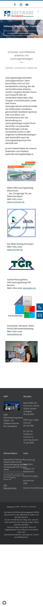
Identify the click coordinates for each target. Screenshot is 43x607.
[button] (4, 602)
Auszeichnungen (30, 476)
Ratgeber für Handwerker (29, 470)
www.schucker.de (15, 249)
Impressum (10, 507)
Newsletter (28, 464)
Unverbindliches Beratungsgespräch (20, 33)
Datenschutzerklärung (30, 488)
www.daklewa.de (14, 334)
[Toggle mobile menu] (38, 11)
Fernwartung (29, 459)
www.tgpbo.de (29, 288)
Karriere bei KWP (28, 482)
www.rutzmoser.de (15, 202)
